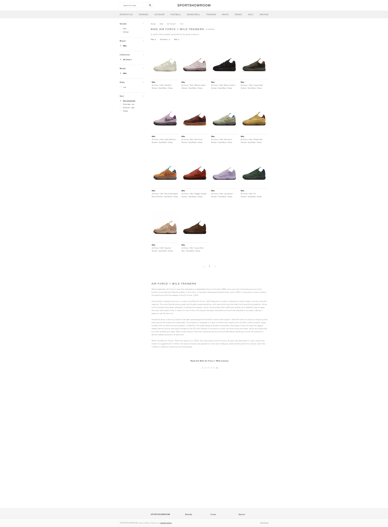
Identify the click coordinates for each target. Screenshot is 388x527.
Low (124, 87)
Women (126, 32)
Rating (125, 111)
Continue (264, 523)
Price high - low (128, 104)
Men (124, 29)
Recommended (129, 101)
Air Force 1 (127, 60)
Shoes (153, 24)
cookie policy (166, 523)
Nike (125, 46)
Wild (125, 73)
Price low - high (128, 108)
